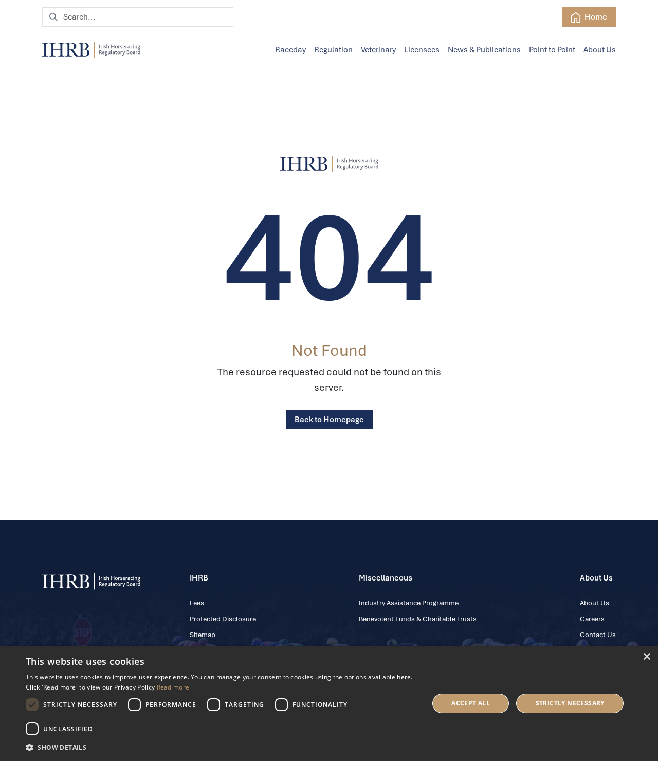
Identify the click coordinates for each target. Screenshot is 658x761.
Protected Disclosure (223, 618)
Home (595, 17)
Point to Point (552, 50)
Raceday (290, 50)
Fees (197, 603)
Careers (592, 618)
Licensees (422, 50)
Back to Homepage (329, 419)
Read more (173, 687)
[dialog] (329, 703)
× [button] (646, 657)
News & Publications (484, 50)
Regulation (333, 50)
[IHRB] (329, 164)
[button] (221, 747)
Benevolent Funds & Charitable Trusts (418, 618)
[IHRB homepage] (91, 50)
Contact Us (598, 634)
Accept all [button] (470, 703)
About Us (599, 50)
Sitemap (202, 634)
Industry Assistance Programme (409, 603)
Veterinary (378, 50)
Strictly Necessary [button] (570, 703)
